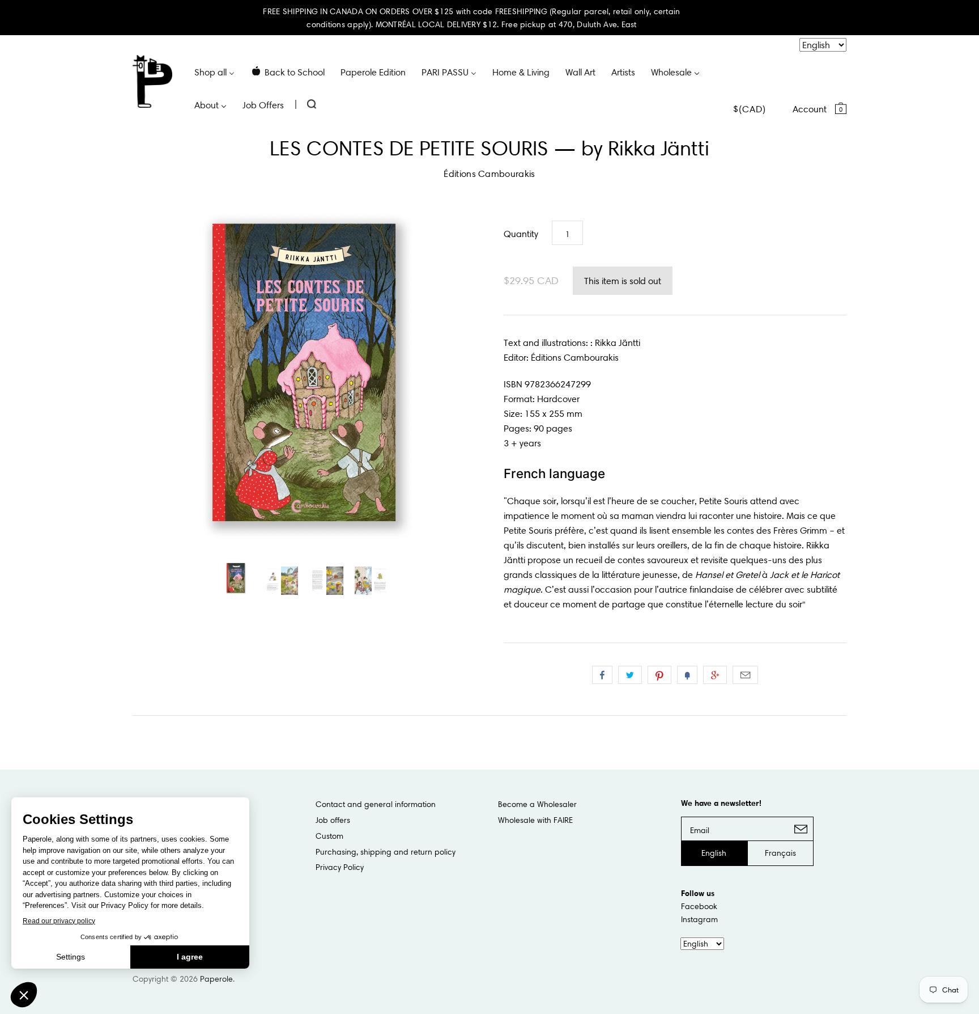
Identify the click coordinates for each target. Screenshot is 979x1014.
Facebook (699, 906)
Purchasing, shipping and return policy (386, 852)
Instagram (699, 919)
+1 (715, 675)
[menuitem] (214, 71)
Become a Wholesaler (537, 804)
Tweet (630, 675)
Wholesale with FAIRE (535, 820)
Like (602, 675)
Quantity (521, 233)
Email (745, 675)
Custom (329, 836)
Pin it (659, 675)
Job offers (333, 820)
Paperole (216, 979)
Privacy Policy (340, 867)
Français (780, 853)
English (713, 853)
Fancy (687, 675)
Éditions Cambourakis (489, 173)
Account (810, 109)
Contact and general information (376, 804)
